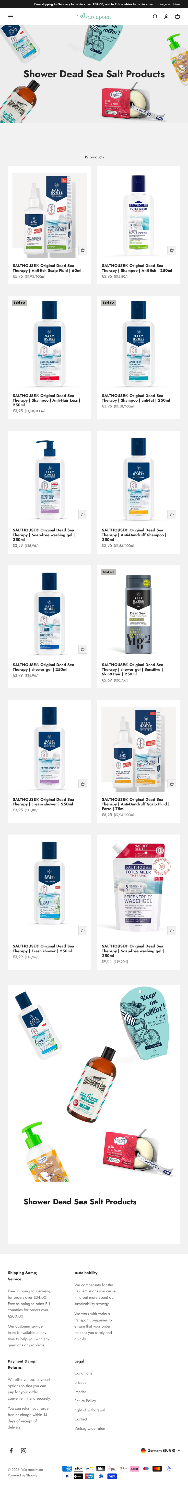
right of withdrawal (89, 1410)
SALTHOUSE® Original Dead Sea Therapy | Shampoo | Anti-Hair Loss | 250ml (46, 400)
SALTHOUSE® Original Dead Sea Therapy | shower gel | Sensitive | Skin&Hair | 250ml (132, 669)
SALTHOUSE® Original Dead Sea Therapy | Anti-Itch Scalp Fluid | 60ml (47, 268)
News (176, 4)
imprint (80, 1392)
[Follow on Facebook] (11, 1450)
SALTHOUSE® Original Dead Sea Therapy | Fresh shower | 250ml (43, 948)
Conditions (83, 1373)
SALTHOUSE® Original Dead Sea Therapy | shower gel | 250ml (43, 667)
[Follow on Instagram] (23, 1450)
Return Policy (85, 1401)
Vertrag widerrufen (89, 1428)
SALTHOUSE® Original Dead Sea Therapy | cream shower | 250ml (43, 802)
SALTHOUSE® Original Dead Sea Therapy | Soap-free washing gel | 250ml (44, 534)
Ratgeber (165, 4)
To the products (47, 1221)
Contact (80, 1419)
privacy (80, 1382)
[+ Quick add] (82, 250)
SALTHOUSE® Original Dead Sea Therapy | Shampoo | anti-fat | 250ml (136, 398)
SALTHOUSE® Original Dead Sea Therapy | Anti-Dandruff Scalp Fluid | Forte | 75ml (136, 804)
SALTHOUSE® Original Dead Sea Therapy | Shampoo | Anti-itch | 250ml (137, 268)
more (93, 1297)
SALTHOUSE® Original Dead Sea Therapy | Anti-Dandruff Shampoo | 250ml (134, 534)
